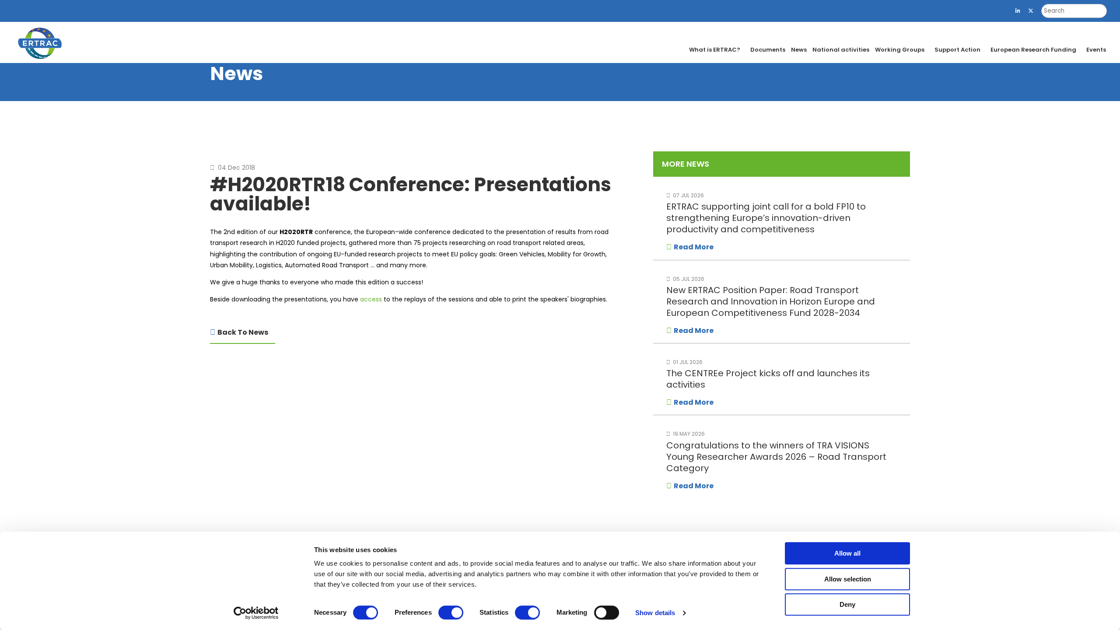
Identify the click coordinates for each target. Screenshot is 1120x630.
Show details (655, 612)
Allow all (847, 553)
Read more (694, 247)
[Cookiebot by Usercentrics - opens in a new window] (256, 613)
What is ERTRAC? (714, 50)
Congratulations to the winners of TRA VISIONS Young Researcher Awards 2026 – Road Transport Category (776, 456)
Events (1096, 50)
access (371, 299)
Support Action (957, 50)
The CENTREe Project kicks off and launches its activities (768, 379)
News (799, 50)
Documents (767, 50)
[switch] (450, 613)
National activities (840, 50)
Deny (847, 604)
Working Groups (899, 50)
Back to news (242, 332)
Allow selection (847, 579)
